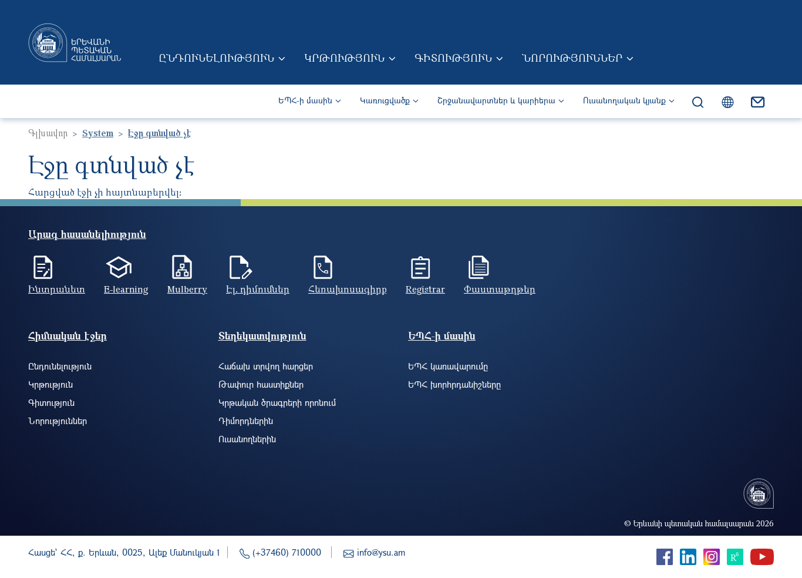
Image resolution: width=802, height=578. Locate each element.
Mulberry (187, 289)
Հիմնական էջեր (67, 335)
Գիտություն (453, 58)
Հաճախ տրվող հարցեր (265, 366)
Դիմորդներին (245, 420)
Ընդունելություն (216, 58)
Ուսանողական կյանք (624, 100)
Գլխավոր (48, 133)
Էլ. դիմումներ (257, 289)
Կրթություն (344, 58)
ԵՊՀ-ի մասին (305, 100)
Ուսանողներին (247, 439)
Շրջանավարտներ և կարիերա (496, 100)
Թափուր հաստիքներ (261, 384)
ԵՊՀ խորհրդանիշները (454, 384)
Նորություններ (572, 58)
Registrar (425, 289)
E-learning (126, 289)
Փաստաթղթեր (499, 289)
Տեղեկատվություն (262, 335)
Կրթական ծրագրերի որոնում (277, 402)
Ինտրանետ (56, 289)
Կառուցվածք (385, 100)
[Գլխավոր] (74, 42)
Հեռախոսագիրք (347, 289)
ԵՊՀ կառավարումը (448, 366)
